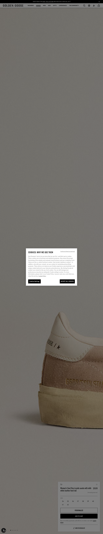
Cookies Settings (34, 281)
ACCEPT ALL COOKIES (67, 281)
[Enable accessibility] (3, 530)
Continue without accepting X (67, 251)
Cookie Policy (42, 276)
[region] (51, 267)
